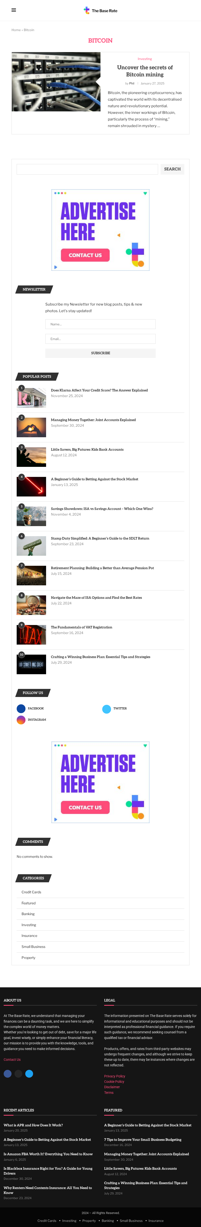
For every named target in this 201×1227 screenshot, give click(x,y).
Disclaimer (112, 1087)
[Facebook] (8, 1074)
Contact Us (12, 1060)
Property (28, 958)
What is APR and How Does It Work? (33, 1125)
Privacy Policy (114, 1076)
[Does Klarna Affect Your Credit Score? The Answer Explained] (31, 398)
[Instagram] (18, 1074)
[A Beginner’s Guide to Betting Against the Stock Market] (31, 486)
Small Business (33, 946)
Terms (108, 1093)
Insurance (29, 935)
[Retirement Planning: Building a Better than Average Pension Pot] (31, 575)
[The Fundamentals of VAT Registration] (31, 635)
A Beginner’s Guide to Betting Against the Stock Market (94, 479)
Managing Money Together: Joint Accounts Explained (93, 420)
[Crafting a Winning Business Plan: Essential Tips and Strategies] (31, 664)
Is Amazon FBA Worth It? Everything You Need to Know (48, 1154)
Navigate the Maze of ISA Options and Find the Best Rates (96, 598)
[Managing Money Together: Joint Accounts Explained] (31, 427)
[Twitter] (29, 1074)
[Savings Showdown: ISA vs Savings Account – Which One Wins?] (31, 516)
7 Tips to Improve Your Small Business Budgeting (142, 1140)
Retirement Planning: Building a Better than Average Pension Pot (102, 568)
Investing (29, 925)
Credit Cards (31, 892)
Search (172, 169)
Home (16, 30)
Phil (131, 83)
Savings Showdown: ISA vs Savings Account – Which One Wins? (102, 509)
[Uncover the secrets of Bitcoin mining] (56, 81)
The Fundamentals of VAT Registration (81, 627)
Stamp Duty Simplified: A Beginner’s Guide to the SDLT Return (100, 538)
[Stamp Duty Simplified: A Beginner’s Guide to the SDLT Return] (31, 546)
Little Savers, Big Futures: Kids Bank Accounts (87, 450)
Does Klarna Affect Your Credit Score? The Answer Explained (99, 390)
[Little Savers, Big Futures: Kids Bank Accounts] (31, 457)
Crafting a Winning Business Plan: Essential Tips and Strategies (100, 657)
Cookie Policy (114, 1082)
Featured (29, 903)
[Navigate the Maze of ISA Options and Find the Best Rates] (31, 605)
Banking (28, 914)
